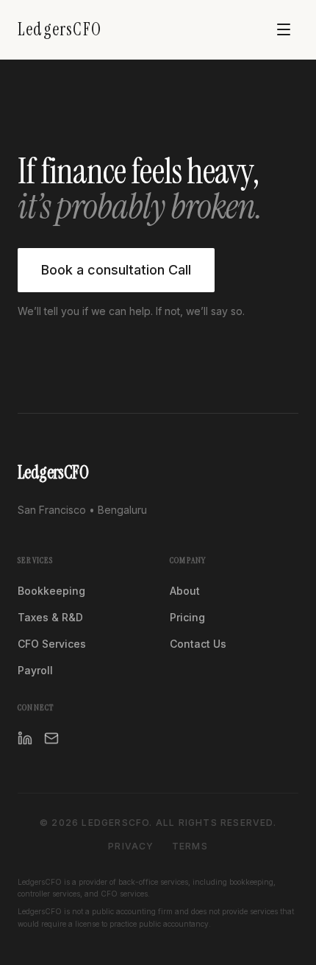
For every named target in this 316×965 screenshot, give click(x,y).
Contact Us (198, 643)
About (185, 590)
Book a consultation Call (116, 270)
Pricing (187, 617)
